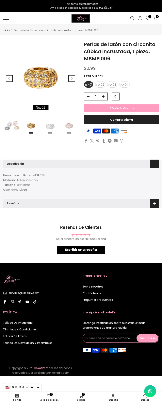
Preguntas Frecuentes (98, 300)
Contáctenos (92, 293)
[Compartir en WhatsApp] (121, 141)
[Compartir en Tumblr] (104, 141)
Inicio (6, 30)
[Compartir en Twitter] (92, 141)
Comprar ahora (121, 120)
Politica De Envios (15, 336)
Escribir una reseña (81, 249)
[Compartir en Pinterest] (98, 141)
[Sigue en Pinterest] (20, 301)
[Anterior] (9, 78)
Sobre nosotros (93, 287)
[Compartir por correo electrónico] (116, 141)
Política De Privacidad (18, 323)
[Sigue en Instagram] (12, 301)
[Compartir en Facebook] (86, 141)
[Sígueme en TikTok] (35, 301)
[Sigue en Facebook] (5, 301)
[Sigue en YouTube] (27, 301)
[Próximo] (71, 78)
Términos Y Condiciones (20, 329)
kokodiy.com (60, 373)
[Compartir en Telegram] (110, 141)
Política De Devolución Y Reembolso (28, 343)
